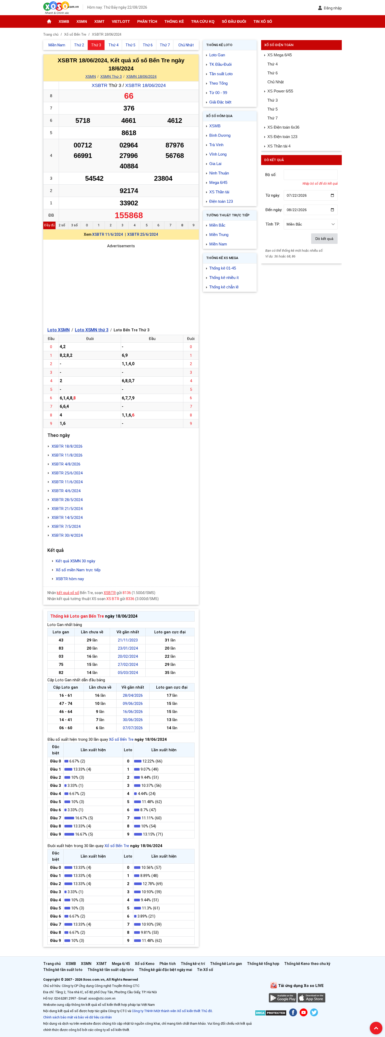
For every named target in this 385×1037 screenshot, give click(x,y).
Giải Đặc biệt (220, 102)
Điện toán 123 (221, 201)
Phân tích (147, 21)
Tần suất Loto (221, 74)
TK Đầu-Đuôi (220, 64)
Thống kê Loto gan (226, 964)
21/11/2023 (128, 640)
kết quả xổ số (68, 593)
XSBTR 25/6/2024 (142, 234)
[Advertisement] (121, 285)
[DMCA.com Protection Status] (271, 1014)
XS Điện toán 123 (282, 136)
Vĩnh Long (218, 154)
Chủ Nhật (275, 82)
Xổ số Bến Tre (121, 739)
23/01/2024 (128, 648)
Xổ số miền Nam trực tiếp (78, 570)
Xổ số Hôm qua (219, 116)
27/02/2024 (128, 664)
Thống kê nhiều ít (224, 277)
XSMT (99, 21)
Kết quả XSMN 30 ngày (75, 561)
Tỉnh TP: (272, 224)
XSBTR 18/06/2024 (145, 85)
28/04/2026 (133, 695)
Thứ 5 (272, 109)
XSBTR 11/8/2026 (67, 455)
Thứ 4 (272, 64)
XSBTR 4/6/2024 (66, 491)
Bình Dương (219, 135)
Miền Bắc (217, 225)
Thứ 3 (272, 100)
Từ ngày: (272, 195)
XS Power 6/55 (280, 91)
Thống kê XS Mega (222, 258)
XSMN (81, 21)
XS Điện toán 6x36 (283, 127)
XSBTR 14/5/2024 (67, 517)
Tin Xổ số (263, 21)
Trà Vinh (216, 144)
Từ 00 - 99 (218, 92)
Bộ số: (270, 174)
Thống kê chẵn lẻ (224, 287)
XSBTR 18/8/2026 (67, 446)
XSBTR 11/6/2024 (107, 234)
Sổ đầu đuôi (234, 21)
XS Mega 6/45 (279, 55)
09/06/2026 (133, 703)
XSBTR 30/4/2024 (67, 535)
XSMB (64, 21)
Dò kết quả (324, 239)
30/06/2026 (133, 719)
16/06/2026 (133, 711)
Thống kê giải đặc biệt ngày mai (165, 970)
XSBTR (99, 85)
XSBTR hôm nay (70, 579)
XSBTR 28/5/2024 (67, 499)
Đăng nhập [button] (333, 8)
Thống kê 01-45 (222, 268)
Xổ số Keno (145, 964)
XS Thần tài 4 (278, 146)
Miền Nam (218, 244)
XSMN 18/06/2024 (141, 76)
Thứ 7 (272, 118)
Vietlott (121, 21)
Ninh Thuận (219, 173)
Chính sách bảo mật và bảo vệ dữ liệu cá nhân (77, 1017)
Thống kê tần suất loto (63, 970)
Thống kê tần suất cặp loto (110, 970)
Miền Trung (218, 234)
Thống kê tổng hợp (263, 964)
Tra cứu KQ (202, 21)
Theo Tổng (218, 83)
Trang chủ (52, 964)
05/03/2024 (128, 672)
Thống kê (174, 21)
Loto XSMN (58, 329)
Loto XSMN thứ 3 (91, 329)
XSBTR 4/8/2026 (66, 464)
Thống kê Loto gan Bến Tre (77, 616)
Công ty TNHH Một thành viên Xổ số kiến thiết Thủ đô (172, 1011)
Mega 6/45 (218, 182)
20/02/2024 (128, 656)
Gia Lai (215, 163)
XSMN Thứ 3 (111, 76)
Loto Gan (217, 55)
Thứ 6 (272, 73)
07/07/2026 (133, 728)
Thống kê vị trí (193, 964)
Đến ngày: (273, 209)
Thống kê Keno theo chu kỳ (307, 964)
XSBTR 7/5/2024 (66, 526)
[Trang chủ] (49, 21)
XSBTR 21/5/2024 (67, 508)
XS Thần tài (219, 192)
